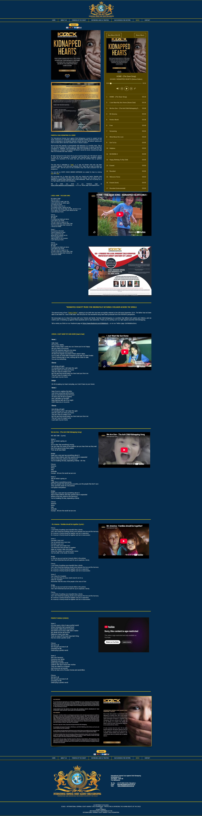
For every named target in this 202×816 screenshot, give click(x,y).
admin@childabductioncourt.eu (126, 784)
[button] (74, 25)
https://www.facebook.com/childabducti (62, 185)
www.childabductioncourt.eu (126, 786)
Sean (72, 164)
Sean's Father (72, 312)
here (52, 173)
